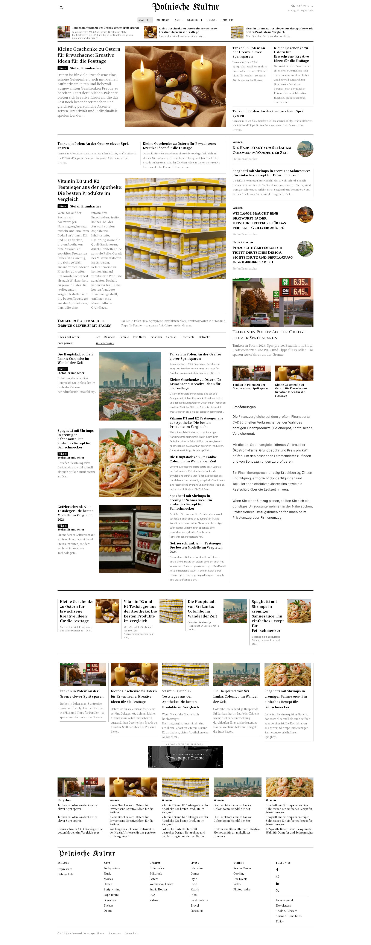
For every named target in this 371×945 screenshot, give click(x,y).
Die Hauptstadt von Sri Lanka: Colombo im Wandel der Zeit (75, 358)
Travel (195, 905)
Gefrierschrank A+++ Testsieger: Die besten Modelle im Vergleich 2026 (76, 513)
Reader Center (242, 868)
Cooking (238, 873)
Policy (280, 921)
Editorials (156, 873)
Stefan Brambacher (85, 68)
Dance (108, 884)
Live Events (240, 879)
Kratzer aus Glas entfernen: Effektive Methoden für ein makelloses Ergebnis (237, 832)
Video (237, 884)
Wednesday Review (161, 884)
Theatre (108, 905)
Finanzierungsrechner (255, 473)
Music (107, 873)
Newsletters (283, 905)
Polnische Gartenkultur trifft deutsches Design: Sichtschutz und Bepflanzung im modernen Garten (263, 255)
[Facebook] (277, 869)
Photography (241, 889)
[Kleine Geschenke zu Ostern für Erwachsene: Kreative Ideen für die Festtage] (150, 32)
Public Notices (158, 889)
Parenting (197, 910)
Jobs (193, 894)
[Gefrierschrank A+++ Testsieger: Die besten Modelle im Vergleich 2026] (130, 539)
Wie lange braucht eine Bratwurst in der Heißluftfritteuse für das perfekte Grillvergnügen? (259, 220)
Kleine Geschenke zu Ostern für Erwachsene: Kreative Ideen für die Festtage (188, 30)
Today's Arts (112, 868)
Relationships (199, 900)
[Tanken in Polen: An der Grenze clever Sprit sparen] (64, 32)
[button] (61, 8)
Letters (154, 879)
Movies (108, 879)
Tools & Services (286, 911)
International (284, 900)
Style (194, 879)
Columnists (157, 868)
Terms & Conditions (288, 916)
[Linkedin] (277, 883)
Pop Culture (111, 894)
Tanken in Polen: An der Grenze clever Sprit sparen (105, 27)
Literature (110, 900)
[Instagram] (277, 876)
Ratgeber (64, 800)
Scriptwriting (112, 889)
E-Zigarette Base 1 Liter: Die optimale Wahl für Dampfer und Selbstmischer (289, 830)
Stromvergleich (262, 445)
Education (197, 868)
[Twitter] (277, 890)
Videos (154, 900)
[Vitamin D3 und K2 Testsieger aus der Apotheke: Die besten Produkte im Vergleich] (237, 32)
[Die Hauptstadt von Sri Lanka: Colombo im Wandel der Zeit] (130, 386)
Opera (108, 910)
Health (195, 889)
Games (195, 873)
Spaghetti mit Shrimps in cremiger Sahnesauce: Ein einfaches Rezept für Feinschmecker (76, 438)
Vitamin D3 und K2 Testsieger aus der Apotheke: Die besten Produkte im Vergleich (279, 30)
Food (194, 884)
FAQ (152, 894)
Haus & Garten (243, 242)
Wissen (62, 68)
